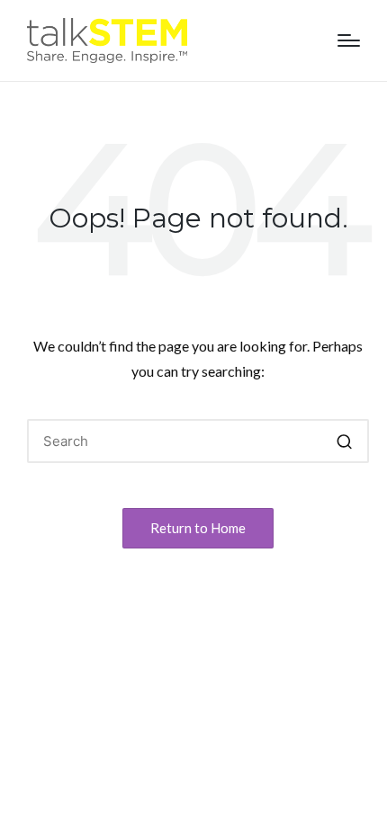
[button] (344, 441)
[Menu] (349, 40)
